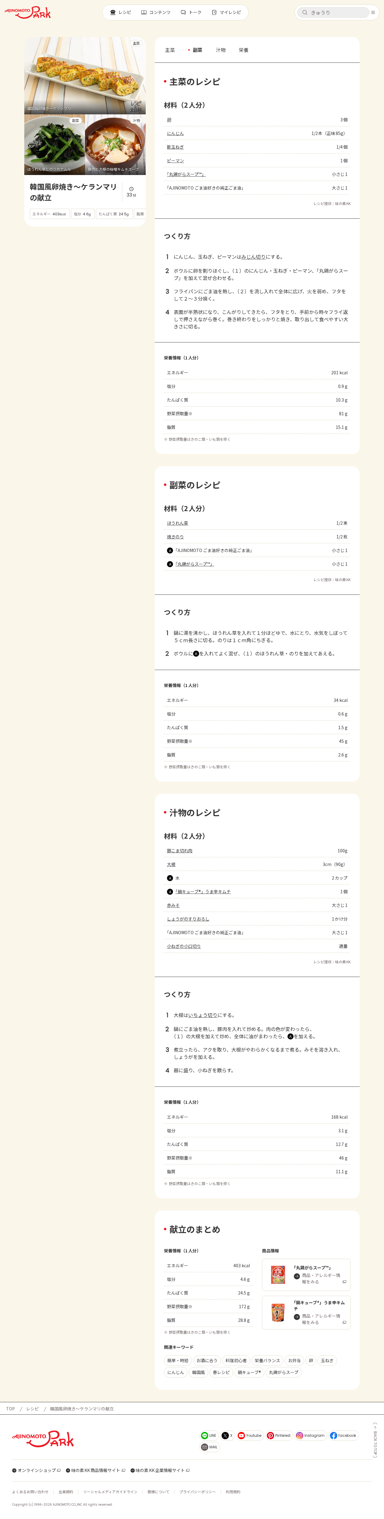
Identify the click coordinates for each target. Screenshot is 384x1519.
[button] (333, 12)
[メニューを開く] (373, 12)
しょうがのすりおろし (188, 919)
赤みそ (173, 905)
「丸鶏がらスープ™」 (186, 174)
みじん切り (253, 256)
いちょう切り (202, 1015)
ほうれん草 (177, 523)
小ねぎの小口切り (184, 946)
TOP (10, 1409)
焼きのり (175, 537)
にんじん (175, 133)
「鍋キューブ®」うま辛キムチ (203, 891)
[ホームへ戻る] (28, 12)
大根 (171, 864)
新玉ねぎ (175, 147)
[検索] (304, 12)
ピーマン (175, 160)
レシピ (32, 1409)
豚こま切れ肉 (179, 850)
